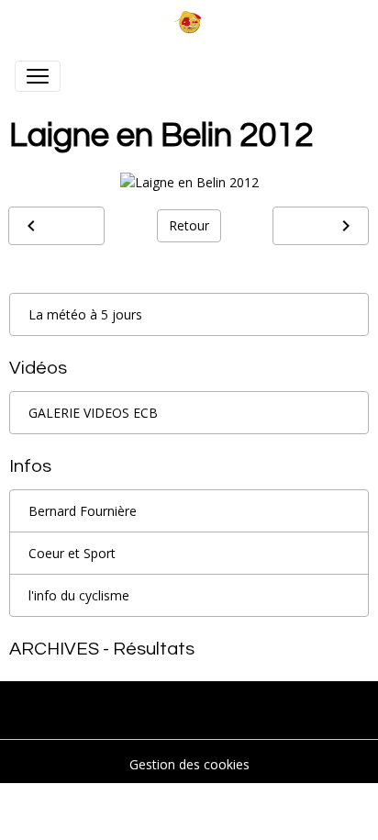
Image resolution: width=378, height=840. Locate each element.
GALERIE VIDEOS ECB (93, 412)
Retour (189, 225)
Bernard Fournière (82, 511)
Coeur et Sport (72, 553)
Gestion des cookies (189, 764)
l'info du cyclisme (78, 595)
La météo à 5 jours (85, 314)
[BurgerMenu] (38, 76)
